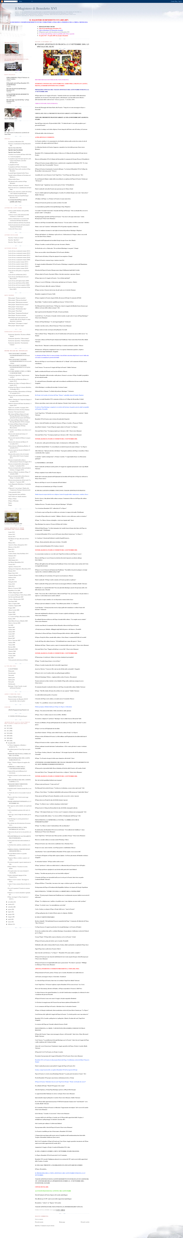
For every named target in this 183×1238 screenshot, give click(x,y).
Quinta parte (11, 679)
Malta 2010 (11, 586)
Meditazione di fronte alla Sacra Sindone (18, 409)
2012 (8, 728)
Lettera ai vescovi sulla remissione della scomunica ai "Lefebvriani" (18, 215)
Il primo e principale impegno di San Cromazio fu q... (17, 876)
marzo (10, 922)
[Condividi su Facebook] (62, 1210)
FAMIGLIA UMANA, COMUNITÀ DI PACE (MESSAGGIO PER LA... (19, 850)
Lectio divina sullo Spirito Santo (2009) (18, 281)
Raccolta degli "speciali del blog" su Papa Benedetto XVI (18, 100)
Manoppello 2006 (13, 649)
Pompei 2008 (11, 608)
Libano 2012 (11, 534)
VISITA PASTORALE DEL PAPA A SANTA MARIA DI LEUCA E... (19, 759)
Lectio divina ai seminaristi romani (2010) (19, 257)
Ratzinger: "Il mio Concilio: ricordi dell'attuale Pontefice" (17, 687)
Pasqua (10, 505)
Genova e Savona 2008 (14, 623)
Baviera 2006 (11, 647)
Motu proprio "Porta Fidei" (15, 311)
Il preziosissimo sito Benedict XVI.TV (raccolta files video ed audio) (18, 700)
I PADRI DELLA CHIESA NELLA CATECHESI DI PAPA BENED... (17, 767)
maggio (10, 917)
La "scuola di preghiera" (14, 156)
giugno (10, 914)
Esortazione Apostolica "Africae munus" (18, 338)
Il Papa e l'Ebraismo (13, 501)
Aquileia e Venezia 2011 (14, 566)
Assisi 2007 (11, 636)
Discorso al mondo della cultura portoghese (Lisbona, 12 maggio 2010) (19, 469)
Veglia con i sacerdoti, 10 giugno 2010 (18, 407)
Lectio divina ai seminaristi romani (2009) (19, 259)
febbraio (10, 924)
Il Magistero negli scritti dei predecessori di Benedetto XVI (54, 32)
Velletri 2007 (11, 629)
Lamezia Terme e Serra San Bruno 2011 (18, 553)
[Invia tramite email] (57, 1210)
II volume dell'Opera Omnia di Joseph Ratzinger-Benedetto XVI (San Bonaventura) (18, 426)
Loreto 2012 (11, 532)
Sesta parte (11, 682)
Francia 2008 (11, 612)
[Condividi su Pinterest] (64, 1210)
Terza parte (11, 675)
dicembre (10, 743)
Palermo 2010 (12, 571)
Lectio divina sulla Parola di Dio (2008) (18, 283)
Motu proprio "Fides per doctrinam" (17, 300)
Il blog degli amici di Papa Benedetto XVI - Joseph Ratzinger (18, 83)
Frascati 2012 (11, 536)
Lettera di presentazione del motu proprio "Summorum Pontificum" (19, 226)
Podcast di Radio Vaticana (15, 697)
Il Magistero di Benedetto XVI (36, 8)
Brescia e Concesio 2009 (14, 588)
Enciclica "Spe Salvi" (13, 240)
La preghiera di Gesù (13, 164)
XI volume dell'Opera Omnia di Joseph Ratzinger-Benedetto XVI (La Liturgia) (19, 421)
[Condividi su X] (60, 1210)
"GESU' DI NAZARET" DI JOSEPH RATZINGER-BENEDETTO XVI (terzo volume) (19, 355)
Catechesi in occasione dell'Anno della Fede (19, 154)
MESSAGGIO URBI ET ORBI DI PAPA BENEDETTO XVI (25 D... (18, 785)
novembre (11, 902)
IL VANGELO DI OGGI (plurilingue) (17, 716)
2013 (8, 726)
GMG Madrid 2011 (13, 560)
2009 (8, 736)
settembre (10, 907)
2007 (8, 740)
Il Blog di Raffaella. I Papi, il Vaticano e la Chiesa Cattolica (18, 78)
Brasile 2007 (11, 638)
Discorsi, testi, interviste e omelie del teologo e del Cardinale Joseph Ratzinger (20, 192)
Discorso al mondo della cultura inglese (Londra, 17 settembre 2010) (18, 465)
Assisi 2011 (11, 551)
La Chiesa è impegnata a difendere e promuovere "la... (17, 746)
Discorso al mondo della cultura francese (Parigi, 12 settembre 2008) (18, 477)
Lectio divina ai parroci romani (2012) (18, 264)
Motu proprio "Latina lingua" (16, 307)
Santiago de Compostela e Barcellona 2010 (19, 569)
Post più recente (39, 1222)
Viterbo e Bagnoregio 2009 (15, 592)
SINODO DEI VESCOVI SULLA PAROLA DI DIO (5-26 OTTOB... (19, 754)
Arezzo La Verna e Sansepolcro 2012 (17, 545)
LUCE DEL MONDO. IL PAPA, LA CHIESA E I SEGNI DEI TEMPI (19, 372)
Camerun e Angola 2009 (14, 605)
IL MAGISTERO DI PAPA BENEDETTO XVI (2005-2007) (18, 95)
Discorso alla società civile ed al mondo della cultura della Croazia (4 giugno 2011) (18, 456)
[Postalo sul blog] (59, 1210)
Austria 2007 (11, 632)
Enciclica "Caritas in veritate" (16, 238)
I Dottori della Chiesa (13, 179)
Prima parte (11, 671)
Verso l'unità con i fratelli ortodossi (17, 496)
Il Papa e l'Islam (12, 498)
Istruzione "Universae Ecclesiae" (16, 412)
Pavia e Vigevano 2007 (14, 640)
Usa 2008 (10, 625)
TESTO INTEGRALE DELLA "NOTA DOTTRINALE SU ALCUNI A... (17, 828)
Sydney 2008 (11, 619)
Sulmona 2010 (12, 577)
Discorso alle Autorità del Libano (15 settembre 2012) (18, 435)
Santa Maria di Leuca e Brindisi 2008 (18, 621)
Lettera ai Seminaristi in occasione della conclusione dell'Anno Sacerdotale (18, 219)
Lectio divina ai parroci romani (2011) (18, 266)
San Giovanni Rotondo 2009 (15, 597)
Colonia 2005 (12, 655)
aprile (9, 919)
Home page (62, 1222)
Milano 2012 (11, 543)
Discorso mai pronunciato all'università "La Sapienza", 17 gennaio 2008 (19, 481)
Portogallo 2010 (12, 582)
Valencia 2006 (12, 651)
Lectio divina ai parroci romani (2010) (18, 268)
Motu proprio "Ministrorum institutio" (18, 302)
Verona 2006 (11, 645)
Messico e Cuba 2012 (14, 547)
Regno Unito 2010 (13, 573)
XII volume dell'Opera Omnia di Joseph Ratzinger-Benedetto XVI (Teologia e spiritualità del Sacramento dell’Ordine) (19, 416)
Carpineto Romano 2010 (14, 575)
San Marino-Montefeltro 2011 (16, 562)
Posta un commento (39, 1219)
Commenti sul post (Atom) (47, 1225)
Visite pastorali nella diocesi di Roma (18, 660)
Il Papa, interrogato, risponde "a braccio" (18, 185)
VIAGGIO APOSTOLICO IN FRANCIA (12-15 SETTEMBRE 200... (19, 802)
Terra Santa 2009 (12, 601)
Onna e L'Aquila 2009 (14, 603)
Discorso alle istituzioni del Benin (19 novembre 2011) (18, 443)
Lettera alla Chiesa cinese (15, 229)
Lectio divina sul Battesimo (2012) (17, 274)
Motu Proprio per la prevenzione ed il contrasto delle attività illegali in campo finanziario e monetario (19, 319)
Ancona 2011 (11, 558)
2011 (8, 731)
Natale (10, 503)
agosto (10, 909)
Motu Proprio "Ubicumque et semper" (18, 323)
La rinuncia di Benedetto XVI (16, 141)
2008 (8, 738)
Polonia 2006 (11, 653)
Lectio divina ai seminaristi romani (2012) (19, 253)
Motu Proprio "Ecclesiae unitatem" (17, 315)
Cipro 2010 (11, 579)
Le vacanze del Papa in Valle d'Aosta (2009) (19, 595)
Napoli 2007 (11, 627)
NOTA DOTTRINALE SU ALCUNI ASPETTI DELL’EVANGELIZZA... (19, 837)
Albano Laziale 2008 (13, 610)
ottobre (10, 904)
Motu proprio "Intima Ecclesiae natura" (18, 304)
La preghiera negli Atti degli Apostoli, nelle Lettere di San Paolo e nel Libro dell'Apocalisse (19, 160)
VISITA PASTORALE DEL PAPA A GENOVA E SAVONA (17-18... (19, 780)
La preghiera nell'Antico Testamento (17, 167)
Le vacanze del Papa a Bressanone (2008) (19, 616)
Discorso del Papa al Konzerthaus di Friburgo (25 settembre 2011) (20, 392)
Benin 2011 (11, 549)
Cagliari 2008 (12, 614)
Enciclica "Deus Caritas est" (15, 242)
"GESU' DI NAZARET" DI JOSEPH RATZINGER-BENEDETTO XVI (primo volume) (19, 367)
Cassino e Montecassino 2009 (16, 599)
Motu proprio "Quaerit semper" (16, 325)
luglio (10, 912)
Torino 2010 (11, 584)
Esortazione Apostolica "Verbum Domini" (19, 340)
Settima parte (11, 684)
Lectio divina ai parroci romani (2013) (18, 262)
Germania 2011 (12, 556)
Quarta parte (11, 677)
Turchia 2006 (11, 642)
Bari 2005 (11, 658)
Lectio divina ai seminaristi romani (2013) (19, 251)
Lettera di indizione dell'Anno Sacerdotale (19, 222)
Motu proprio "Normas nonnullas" (17, 298)
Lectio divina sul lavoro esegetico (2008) (19, 285)
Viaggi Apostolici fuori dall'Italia (17, 494)
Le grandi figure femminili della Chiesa (18, 173)
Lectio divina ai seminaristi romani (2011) (19, 255)
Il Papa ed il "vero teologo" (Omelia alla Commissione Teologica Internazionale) (19, 489)
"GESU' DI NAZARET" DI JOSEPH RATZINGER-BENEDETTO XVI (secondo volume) (20, 361)
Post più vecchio (85, 1222)
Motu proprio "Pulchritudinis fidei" (17, 309)
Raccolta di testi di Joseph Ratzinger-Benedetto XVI (16, 89)
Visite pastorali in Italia (14, 492)
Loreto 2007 (11, 634)
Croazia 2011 (11, 564)
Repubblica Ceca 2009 (14, 590)
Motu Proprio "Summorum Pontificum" (18, 313)
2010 (8, 733)
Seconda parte (12, 673)
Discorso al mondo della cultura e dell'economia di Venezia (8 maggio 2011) (20, 461)
